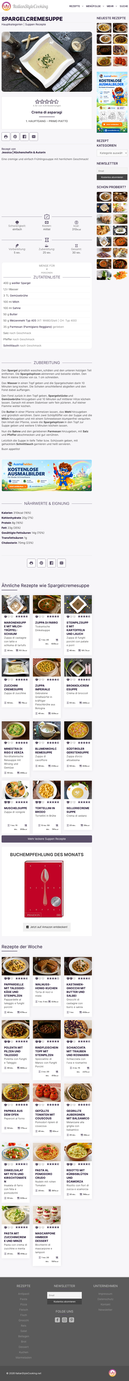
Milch (16, 301)
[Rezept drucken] (6, 136)
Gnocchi (24, 1320)
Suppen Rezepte (35, 24)
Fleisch (23, 1309)
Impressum (105, 1293)
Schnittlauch (11, 345)
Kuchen (23, 1352)
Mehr (110, 6)
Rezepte (74, 6)
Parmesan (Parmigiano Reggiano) (31, 326)
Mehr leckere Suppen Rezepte (47, 838)
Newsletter (105, 1309)
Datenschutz (105, 1299)
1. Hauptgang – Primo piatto (47, 121)
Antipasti (23, 1293)
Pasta (23, 1299)
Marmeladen (24, 1357)
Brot (23, 1341)
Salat (23, 1331)
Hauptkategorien (12, 24)
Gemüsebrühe (19, 295)
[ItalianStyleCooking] (25, 6)
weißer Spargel (21, 283)
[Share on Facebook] (24, 136)
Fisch (23, 1315)
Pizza (23, 1304)
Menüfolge (93, 6)
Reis (23, 1325)
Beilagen (23, 1336)
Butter (13, 314)
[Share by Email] (33, 136)
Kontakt (105, 1304)
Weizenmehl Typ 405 (23, 320)
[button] (37, 101)
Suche (124, 6)
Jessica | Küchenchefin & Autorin (24, 152)
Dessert (24, 1346)
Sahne (17, 308)
